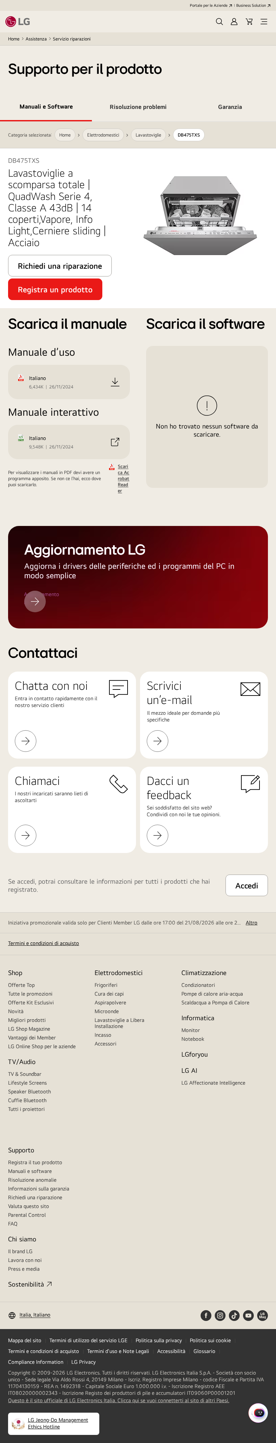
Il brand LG (20, 1251)
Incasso (103, 1035)
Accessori (105, 1043)
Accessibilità (171, 1351)
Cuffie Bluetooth (27, 1100)
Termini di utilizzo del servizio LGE (88, 1340)
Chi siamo (22, 1239)
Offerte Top (21, 985)
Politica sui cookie (210, 1340)
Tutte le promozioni (30, 994)
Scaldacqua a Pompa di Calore (215, 1002)
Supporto (21, 1150)
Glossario (204, 1351)
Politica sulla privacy (159, 1340)
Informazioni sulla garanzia (38, 1188)
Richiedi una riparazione (35, 1197)
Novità (16, 1011)
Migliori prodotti (27, 1020)
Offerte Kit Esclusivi (31, 1002)
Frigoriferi (106, 985)
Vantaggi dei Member (32, 1037)
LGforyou (194, 1054)
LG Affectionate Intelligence (213, 1083)
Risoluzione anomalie (32, 1180)
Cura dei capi (109, 994)
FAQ (13, 1223)
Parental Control (27, 1215)
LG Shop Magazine (29, 1029)
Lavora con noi (25, 1260)
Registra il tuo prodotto (35, 1162)
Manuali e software (30, 1171)
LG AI (189, 1070)
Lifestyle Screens (27, 1083)
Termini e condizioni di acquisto (43, 943)
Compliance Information (35, 1362)
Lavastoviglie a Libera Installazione (119, 1023)
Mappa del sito (24, 1340)
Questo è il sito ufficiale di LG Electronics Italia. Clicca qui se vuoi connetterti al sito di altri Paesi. (118, 1400)
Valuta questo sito (28, 1206)
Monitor (190, 1030)
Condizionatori (198, 985)
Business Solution (251, 5)
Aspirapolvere (110, 1002)
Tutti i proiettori (26, 1109)
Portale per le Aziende (209, 5)
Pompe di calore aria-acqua (212, 994)
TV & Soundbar (24, 1074)
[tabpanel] (138, 308)
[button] (219, 21)
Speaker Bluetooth (29, 1091)
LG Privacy (83, 1362)
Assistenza (36, 38)
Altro (251, 922)
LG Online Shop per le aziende (42, 1046)
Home (14, 38)
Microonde (107, 1011)
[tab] (46, 107)
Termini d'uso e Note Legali (118, 1351)
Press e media (24, 1269)
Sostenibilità (26, 1284)
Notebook (192, 1039)
